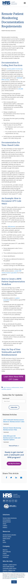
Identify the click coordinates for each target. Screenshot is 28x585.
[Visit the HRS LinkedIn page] (10, 500)
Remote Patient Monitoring (9, 518)
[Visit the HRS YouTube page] (16, 500)
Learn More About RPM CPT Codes (13, 378)
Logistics (5, 525)
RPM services (5, 80)
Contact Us (5, 557)
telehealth (19, 78)
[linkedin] (16, 477)
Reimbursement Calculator (9, 534)
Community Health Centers (9, 568)
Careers (5, 553)
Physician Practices (7, 572)
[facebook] (6, 477)
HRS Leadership (7, 551)
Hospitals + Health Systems (10, 564)
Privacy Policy (14, 578)
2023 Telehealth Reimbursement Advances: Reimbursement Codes (13, 421)
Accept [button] (14, 582)
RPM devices (11, 226)
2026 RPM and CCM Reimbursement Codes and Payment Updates (11, 437)
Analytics (5, 527)
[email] (21, 477)
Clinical (4, 523)
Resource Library (7, 536)
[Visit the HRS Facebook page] (4, 500)
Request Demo (6, 27)
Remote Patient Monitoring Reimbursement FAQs (12, 429)
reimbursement (15, 387)
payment (9, 389)
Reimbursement (7, 521)
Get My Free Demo (14, 463)
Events (4, 542)
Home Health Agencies (8, 566)
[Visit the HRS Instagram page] (13, 500)
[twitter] (11, 477)
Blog (4, 540)
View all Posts (13, 446)
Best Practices (7, 387)
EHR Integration (7, 520)
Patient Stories (6, 538)
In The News (6, 555)
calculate (20, 89)
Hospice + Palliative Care (9, 570)
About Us (5, 549)
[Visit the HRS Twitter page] (7, 500)
